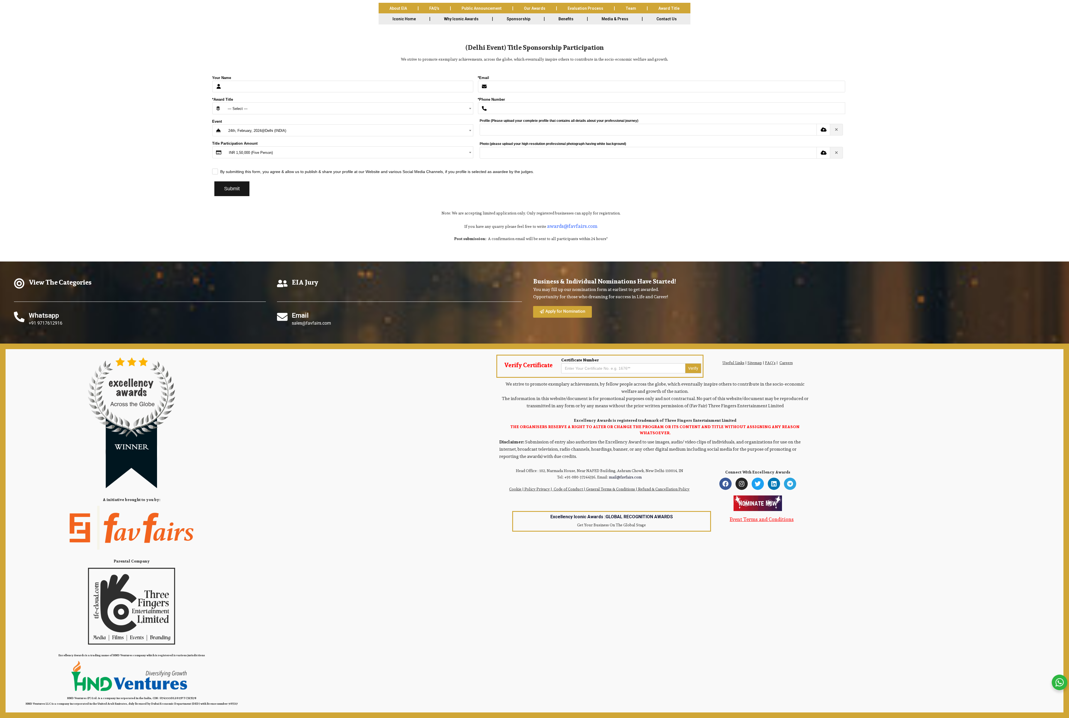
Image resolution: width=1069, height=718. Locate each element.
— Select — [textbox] (237, 109)
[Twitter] (758, 484)
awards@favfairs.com (572, 226)
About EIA (398, 8)
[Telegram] (790, 484)
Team (631, 8)
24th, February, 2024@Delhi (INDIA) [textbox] (257, 131)
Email (300, 315)
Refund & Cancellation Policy (664, 489)
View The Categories (60, 282)
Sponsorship (518, 19)
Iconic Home (404, 19)
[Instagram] (741, 484)
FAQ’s (434, 8)
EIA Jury (305, 282)
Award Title (669, 8)
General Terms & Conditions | (612, 489)
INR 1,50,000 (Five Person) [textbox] (251, 152)
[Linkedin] (774, 484)
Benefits (565, 19)
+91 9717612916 (45, 323)
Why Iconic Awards (461, 19)
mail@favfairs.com (625, 477)
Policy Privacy (537, 489)
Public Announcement (482, 8)
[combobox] (348, 108)
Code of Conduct (568, 489)
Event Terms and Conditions (762, 519)
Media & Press (615, 19)
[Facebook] (725, 484)
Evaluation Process (585, 8)
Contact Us (666, 19)
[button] (562, 312)
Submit (232, 188)
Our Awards (534, 8)
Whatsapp (44, 315)
